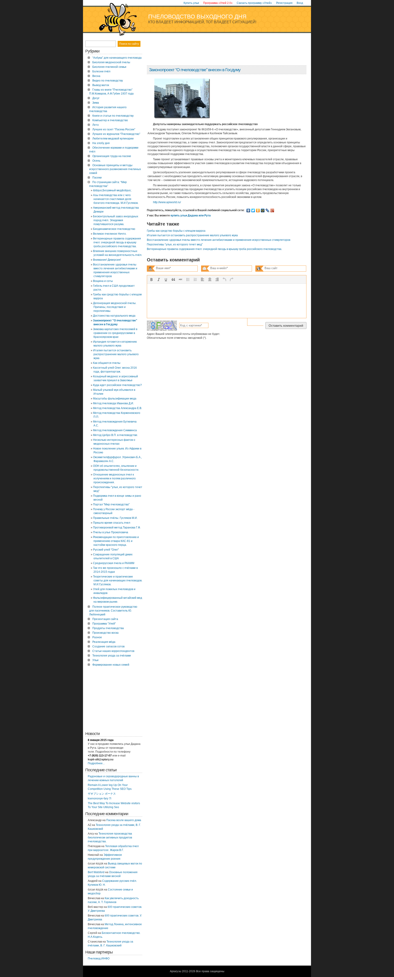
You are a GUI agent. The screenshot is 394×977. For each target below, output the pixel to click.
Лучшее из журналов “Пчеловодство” (116, 134)
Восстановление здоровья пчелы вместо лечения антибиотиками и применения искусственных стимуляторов (218, 240)
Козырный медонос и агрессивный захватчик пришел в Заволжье (115, 378)
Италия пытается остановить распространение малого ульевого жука (192, 235)
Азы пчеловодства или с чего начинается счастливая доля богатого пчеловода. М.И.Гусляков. (115, 199)
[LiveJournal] (267, 210)
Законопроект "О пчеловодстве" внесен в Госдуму (115, 322)
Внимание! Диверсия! (107, 259)
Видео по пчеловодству (107, 80)
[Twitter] (253, 210)
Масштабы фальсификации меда (114, 398)
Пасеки (97, 177)
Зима (95, 102)
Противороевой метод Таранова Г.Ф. (117, 527)
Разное (97, 637)
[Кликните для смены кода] (162, 325)
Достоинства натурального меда (114, 315)
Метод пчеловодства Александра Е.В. (117, 408)
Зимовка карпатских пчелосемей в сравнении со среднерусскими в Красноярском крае (115, 333)
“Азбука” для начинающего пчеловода (117, 57)
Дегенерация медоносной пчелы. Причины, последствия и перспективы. (114, 307)
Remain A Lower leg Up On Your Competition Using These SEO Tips (110, 787)
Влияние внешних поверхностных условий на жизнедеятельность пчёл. (117, 253)
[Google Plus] (272, 210)
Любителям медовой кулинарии (113, 138)
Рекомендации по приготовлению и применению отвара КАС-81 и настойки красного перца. (116, 541)
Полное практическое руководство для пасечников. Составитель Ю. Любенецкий (113, 610)
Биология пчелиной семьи (109, 66)
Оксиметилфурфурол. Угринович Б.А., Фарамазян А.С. (117, 459)
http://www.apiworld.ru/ (167, 202)
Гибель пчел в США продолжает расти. (114, 287)
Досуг (95, 98)
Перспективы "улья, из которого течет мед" (117, 489)
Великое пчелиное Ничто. (110, 233)
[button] (151, 279)
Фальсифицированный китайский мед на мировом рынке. (117, 599)
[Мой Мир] (262, 210)
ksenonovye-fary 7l (99, 798)
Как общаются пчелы (106, 363)
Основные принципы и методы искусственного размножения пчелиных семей (115, 169)
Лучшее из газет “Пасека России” (113, 129)
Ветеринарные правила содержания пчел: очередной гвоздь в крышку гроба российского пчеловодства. (214, 249)
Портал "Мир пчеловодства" (111, 504)
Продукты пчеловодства (108, 628)
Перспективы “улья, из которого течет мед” (175, 244)
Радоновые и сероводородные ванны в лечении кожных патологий (113, 778)
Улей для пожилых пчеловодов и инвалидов (114, 591)
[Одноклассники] (258, 210)
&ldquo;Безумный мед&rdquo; (112, 190)
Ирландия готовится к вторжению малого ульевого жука (115, 343)
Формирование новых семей (110, 664)
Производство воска (105, 632)
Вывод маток (100, 85)
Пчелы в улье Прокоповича (110, 532)
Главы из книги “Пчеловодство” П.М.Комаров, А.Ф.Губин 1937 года (111, 91)
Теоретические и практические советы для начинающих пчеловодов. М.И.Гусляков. (117, 580)
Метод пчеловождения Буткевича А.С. (115, 423)
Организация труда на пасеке (111, 156)
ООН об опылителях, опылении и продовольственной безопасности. (116, 467)
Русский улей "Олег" (106, 549)
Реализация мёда (103, 641)
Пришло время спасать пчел (111, 522)
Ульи (95, 660)
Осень (96, 160)
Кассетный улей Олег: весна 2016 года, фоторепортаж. (115, 369)
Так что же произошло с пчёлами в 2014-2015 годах (115, 569)
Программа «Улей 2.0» (218, 3)
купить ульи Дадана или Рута (191, 215)
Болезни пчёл (101, 71)
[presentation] (151, 279)
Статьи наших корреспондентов (113, 651)
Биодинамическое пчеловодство (114, 229)
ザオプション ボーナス (102, 793)
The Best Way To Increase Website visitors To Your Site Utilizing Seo (114, 805)
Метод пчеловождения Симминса (115, 430)
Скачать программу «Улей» (254, 3)
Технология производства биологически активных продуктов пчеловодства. (110, 837)
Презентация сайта (105, 619)
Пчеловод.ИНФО (98, 958)
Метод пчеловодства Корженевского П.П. (116, 414)
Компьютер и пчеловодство (110, 120)
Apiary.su (175, 971)
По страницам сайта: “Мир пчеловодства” (108, 184)
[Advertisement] (226, 51)
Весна (96, 76)
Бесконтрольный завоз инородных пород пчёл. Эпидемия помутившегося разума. (115, 220)
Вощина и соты (103, 281)
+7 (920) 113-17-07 (100, 755)
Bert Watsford (96, 872)
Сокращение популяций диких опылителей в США (112, 556)
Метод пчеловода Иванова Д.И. (113, 403)
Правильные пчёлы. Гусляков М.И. (115, 518)
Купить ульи (191, 3)
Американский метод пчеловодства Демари (116, 209)
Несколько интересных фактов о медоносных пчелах (114, 441)
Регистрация (284, 3)
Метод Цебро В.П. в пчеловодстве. (115, 435)
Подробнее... (96, 763)
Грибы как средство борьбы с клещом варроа (176, 230)
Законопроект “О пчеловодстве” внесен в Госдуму (195, 69)
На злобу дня (101, 143)
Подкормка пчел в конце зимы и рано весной (117, 497)
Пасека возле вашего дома (123, 820)
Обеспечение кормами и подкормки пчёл (113, 149)
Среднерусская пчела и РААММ (113, 563)
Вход (300, 3)
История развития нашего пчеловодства (108, 109)
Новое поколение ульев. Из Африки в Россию (117, 450)
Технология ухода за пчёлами (111, 655)
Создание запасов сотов (108, 646)
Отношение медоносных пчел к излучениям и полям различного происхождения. (114, 478)
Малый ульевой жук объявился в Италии (114, 391)
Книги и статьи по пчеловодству (113, 115)
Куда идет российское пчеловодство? (117, 385)
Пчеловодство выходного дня (197, 16)
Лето (95, 124)
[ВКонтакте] (248, 210)
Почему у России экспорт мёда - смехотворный (113, 511)
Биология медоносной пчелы (111, 62)
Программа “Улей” (104, 623)
